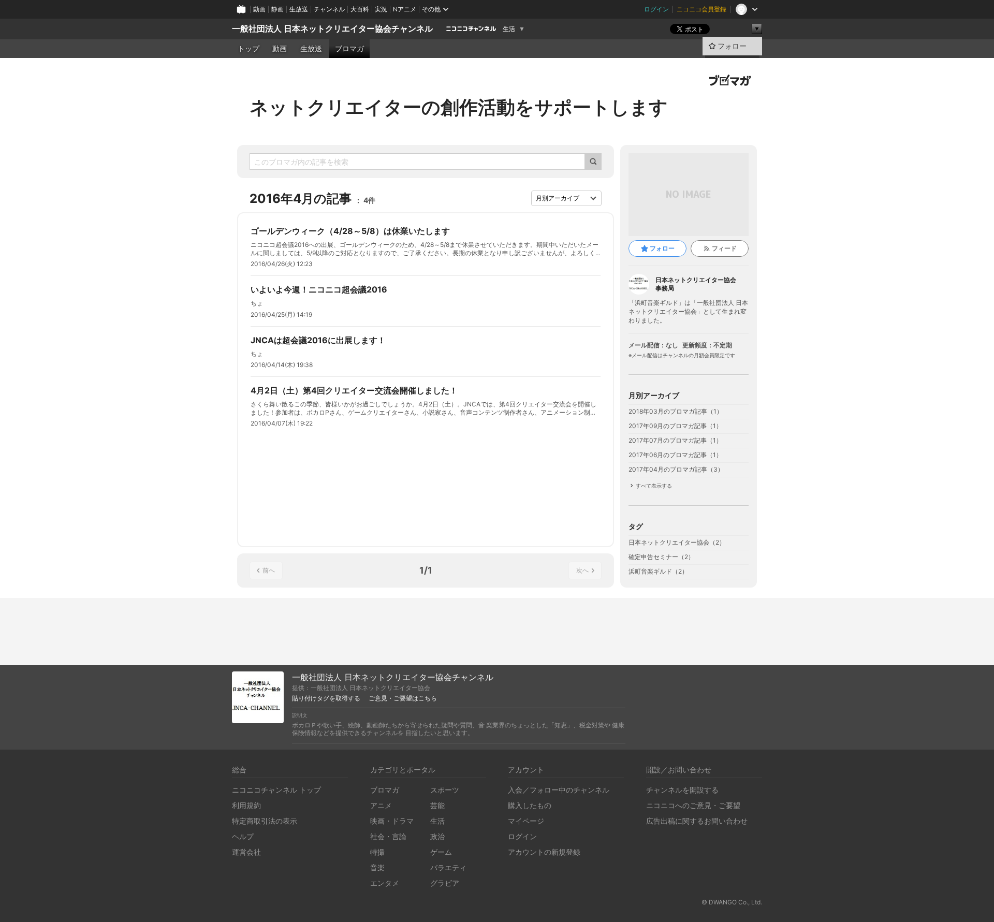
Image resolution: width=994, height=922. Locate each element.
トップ (248, 49)
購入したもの (529, 805)
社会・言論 (388, 836)
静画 (277, 9)
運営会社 (246, 851)
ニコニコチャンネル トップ (276, 789)
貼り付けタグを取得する (326, 698)
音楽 (377, 867)
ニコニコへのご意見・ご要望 (693, 805)
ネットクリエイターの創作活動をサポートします (459, 107)
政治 (437, 836)
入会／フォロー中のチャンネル (558, 789)
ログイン (656, 9)
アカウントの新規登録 (544, 851)
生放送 (298, 9)
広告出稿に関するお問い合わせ (697, 820)
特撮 (377, 851)
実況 (381, 9)
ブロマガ (349, 49)
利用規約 (246, 805)
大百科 (359, 9)
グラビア (444, 883)
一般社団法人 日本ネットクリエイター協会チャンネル (332, 28)
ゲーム (441, 851)
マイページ (526, 820)
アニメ (381, 805)
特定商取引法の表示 (264, 820)
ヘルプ (243, 836)
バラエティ (448, 867)
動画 (259, 9)
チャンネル (329, 9)
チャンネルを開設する (682, 789)
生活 (509, 29)
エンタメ (384, 883)
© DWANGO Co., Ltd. (731, 902)
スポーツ (444, 789)
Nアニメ (404, 9)
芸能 (437, 805)
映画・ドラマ (392, 820)
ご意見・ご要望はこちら (403, 698)
